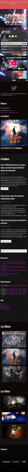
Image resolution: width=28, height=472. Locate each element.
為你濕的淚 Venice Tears (11, 46)
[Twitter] (16, 462)
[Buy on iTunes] (22, 43)
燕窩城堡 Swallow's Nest (14, 52)
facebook (11, 110)
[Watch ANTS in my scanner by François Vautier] (14, 432)
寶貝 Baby (8, 49)
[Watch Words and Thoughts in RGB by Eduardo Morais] (14, 417)
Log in (3, 304)
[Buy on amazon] (24, 43)
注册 (7, 2)
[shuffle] (24, 31)
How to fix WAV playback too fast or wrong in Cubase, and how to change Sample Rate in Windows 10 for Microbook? (13, 168)
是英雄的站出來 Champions (11, 148)
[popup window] (26, 31)
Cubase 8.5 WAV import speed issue (10, 273)
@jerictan (13, 95)
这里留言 (14, 2)
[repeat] (22, 31)
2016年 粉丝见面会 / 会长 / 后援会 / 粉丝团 (16, 289)
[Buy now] (25, 43)
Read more (4, 188)
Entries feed (4, 305)
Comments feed (5, 307)
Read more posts (6, 241)
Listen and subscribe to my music (9, 112)
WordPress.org (5, 309)
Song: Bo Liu (5, 275)
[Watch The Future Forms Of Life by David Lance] (14, 402)
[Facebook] (6, 462)
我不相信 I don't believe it (11, 43)
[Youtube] (24, 462)
